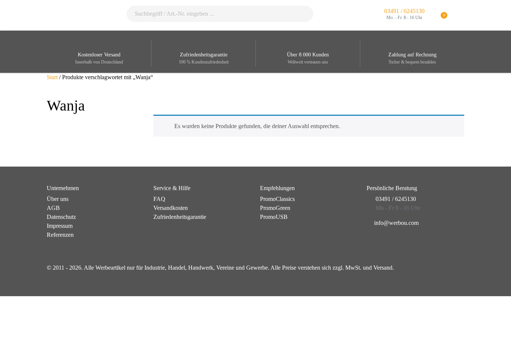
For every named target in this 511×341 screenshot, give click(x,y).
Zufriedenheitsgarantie (179, 217)
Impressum (60, 226)
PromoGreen (275, 208)
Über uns (57, 199)
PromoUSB (274, 217)
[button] (459, 15)
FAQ (159, 199)
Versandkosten (170, 208)
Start (52, 77)
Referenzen (60, 235)
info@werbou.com (396, 223)
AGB (53, 208)
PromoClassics (277, 199)
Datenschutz (61, 217)
